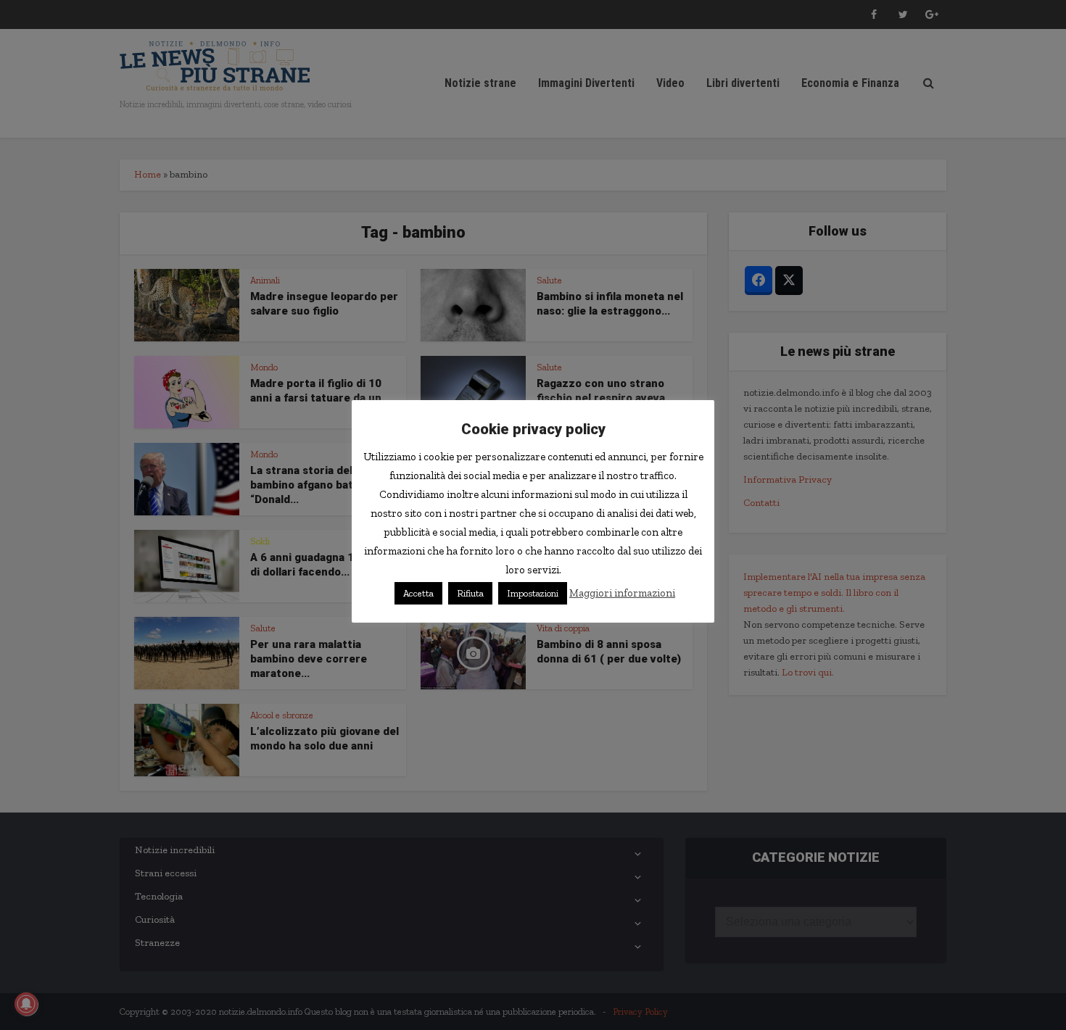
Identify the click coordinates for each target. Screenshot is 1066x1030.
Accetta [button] (418, 593)
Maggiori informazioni (622, 592)
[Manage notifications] (26, 1004)
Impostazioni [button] (532, 593)
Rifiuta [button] (470, 593)
